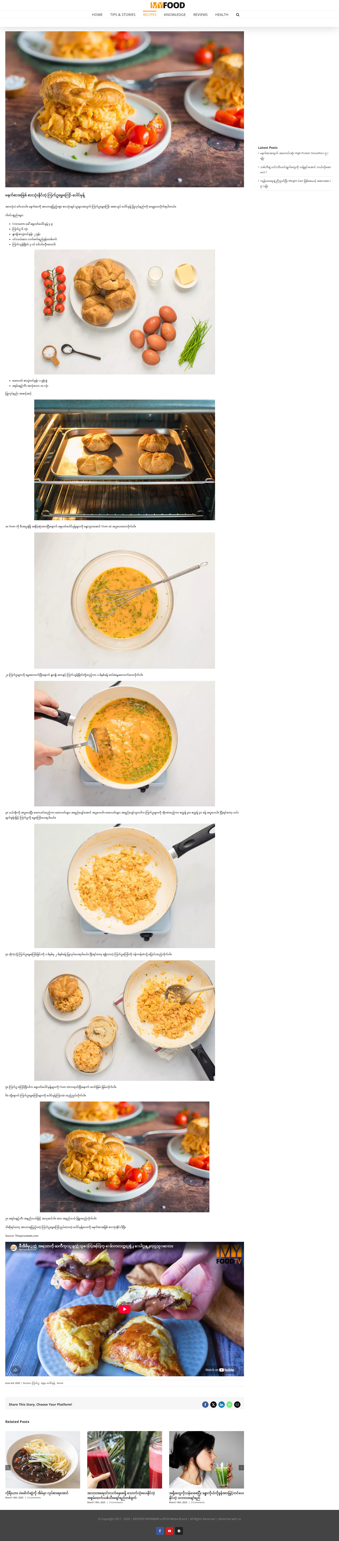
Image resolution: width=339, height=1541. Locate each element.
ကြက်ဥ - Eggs (39, 1383)
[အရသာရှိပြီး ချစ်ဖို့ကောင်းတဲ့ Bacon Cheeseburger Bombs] (124, 1433)
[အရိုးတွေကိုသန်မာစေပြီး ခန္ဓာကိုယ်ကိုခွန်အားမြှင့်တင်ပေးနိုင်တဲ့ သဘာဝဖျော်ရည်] (42, 1433)
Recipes (27, 1383)
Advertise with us (229, 1519)
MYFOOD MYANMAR (146, 1519)
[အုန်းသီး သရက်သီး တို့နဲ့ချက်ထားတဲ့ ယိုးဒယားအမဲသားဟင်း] (206, 1433)
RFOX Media (170, 1519)
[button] (237, 14)
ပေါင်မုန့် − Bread (55, 1383)
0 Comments (34, 1502)
